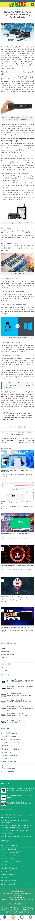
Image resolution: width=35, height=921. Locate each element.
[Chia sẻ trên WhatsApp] (10, 427)
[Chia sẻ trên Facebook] (13, 427)
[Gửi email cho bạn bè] (19, 427)
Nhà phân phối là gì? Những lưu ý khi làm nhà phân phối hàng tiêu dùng (26, 440)
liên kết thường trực (18, 434)
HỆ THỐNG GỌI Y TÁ (7, 746)
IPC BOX (3, 661)
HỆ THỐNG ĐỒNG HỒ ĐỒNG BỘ (11, 749)
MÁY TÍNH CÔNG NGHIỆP (17, 9)
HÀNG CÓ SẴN (5, 657)
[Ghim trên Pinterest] (22, 427)
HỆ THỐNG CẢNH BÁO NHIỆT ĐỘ (11, 739)
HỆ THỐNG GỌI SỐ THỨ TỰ (10, 743)
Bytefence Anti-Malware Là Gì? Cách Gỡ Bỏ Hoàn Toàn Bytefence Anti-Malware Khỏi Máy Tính (15, 534)
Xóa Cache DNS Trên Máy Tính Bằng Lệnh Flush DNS (15, 627)
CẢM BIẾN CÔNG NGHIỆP (9, 733)
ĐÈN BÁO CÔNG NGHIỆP (9, 768)
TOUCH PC (4, 670)
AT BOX (3, 648)
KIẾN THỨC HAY (6, 752)
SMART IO (4, 667)
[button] (2, 4)
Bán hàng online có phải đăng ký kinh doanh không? (8, 440)
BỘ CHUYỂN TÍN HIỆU (8, 654)
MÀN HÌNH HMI (6, 664)
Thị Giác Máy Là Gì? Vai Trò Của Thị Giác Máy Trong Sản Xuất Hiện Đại (19, 385)
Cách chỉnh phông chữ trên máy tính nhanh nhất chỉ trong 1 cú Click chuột (16, 470)
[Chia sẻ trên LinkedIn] (25, 427)
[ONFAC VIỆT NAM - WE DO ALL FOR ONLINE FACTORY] (17, 4)
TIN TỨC (4, 765)
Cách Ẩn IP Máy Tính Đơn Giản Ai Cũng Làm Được (14, 597)
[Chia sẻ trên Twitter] (16, 427)
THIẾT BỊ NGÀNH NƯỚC (8, 762)
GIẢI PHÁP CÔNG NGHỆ (8, 736)
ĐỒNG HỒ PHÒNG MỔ (8, 771)
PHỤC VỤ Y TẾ (6, 759)
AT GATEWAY (5, 651)
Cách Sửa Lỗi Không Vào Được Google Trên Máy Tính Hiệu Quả (16, 502)
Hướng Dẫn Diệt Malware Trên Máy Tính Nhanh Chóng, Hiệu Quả (17, 566)
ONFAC (11, 413)
